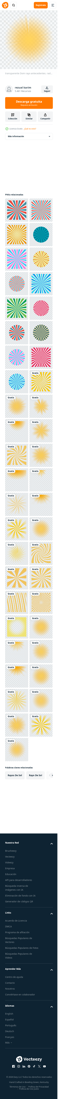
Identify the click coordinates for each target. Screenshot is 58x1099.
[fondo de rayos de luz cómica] (16, 207)
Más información (16, 134)
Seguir (47, 91)
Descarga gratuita (29, 103)
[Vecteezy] (5, 5)
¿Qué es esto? (30, 128)
